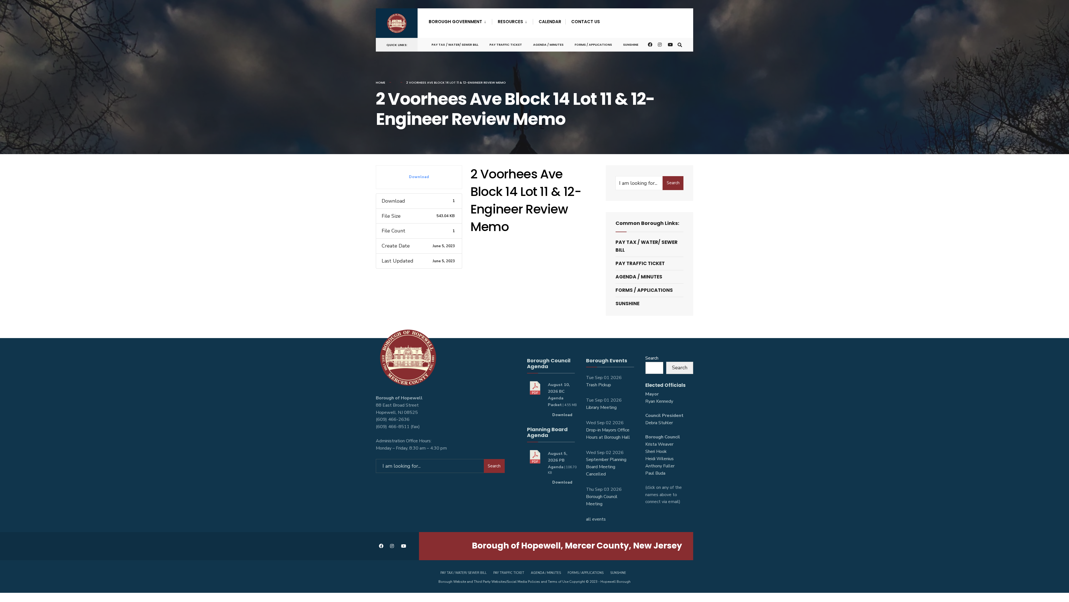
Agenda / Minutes (548, 44)
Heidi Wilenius (659, 459)
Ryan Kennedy (659, 401)
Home (380, 82)
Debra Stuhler (659, 423)
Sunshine (630, 44)
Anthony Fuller (660, 466)
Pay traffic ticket (505, 44)
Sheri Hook (656, 451)
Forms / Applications (593, 44)
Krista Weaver (659, 444)
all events (596, 519)
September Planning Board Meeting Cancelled (606, 467)
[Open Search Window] (680, 44)
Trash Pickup (598, 385)
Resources (510, 22)
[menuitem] (460, 20)
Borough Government (455, 22)
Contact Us (585, 22)
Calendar (550, 22)
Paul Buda (655, 473)
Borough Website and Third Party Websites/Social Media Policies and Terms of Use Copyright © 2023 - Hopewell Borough (534, 581)
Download (419, 176)
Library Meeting (601, 407)
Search (673, 183)
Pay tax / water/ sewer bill (454, 44)
